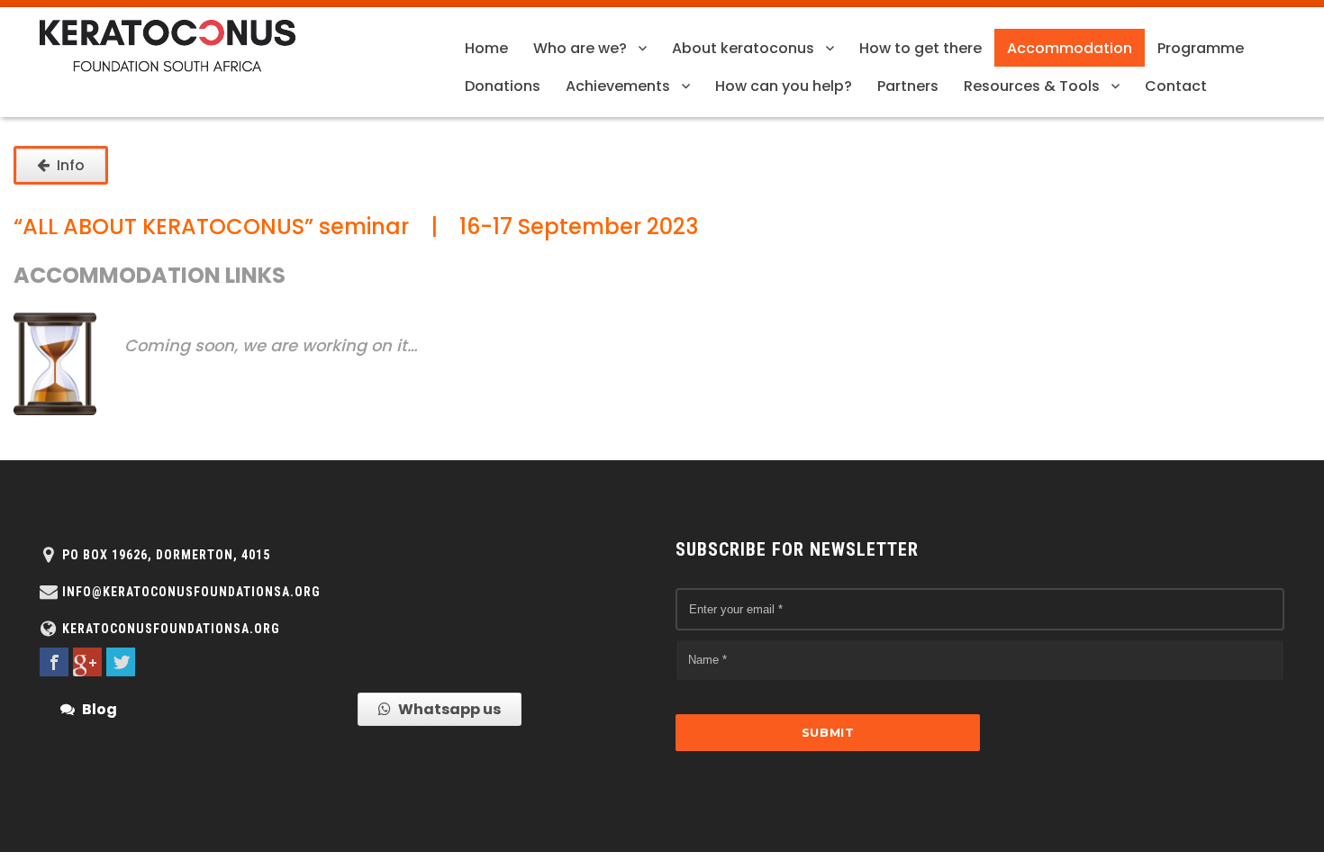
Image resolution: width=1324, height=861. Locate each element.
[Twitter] (120, 662)
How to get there (920, 48)
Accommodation (1069, 48)
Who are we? (580, 48)
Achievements (618, 86)
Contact (1176, 86)
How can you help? (783, 86)
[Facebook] (54, 662)
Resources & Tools (1032, 86)
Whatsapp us (449, 709)
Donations (502, 86)
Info (71, 165)
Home (486, 48)
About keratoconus (743, 48)
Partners (908, 86)
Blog (99, 709)
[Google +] (87, 662)
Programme (1200, 48)
